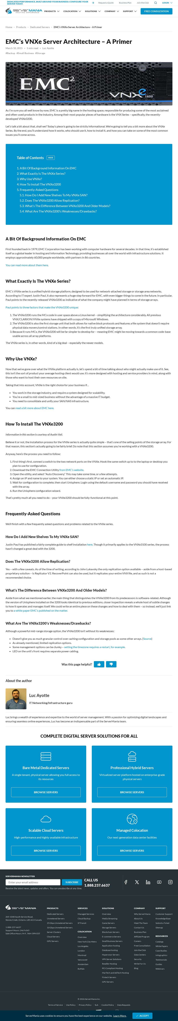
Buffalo (81, 968)
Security (137, 959)
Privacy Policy (85, 1005)
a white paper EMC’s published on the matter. (41, 610)
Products (21, 27)
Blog (136, 968)
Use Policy (71, 1005)
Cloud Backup (84, 918)
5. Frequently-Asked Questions (37, 190)
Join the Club (143, 2)
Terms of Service (55, 1005)
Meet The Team (141, 923)
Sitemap (159, 927)
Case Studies (161, 950)
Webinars (160, 968)
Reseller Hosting (109, 963)
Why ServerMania (142, 914)
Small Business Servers (112, 941)
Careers (137, 941)
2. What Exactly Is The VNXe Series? (41, 173)
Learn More (119, 1015)
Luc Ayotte (48, 48)
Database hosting (110, 950)
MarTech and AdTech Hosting (115, 972)
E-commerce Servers (111, 936)
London (81, 950)
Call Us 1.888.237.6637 (97, 882)
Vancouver (83, 959)
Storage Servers (109, 927)
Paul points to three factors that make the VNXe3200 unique (42, 307)
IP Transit (82, 923)
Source (147, 638)
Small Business (26, 53)
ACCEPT (144, 1015)
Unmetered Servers (55, 918)
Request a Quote (106, 3)
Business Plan (125, 2)
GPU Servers (52, 941)
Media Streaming (109, 918)
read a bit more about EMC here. (34, 408)
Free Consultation (156, 11)
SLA (97, 1005)
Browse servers (46, 792)
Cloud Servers (53, 936)
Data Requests (123, 1005)
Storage (41, 53)
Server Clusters (54, 932)
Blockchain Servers (110, 932)
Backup (11, 53)
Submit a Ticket (162, 923)
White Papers (162, 946)
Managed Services (86, 914)
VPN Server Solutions (111, 959)
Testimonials (161, 959)
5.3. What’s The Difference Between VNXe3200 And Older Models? (65, 206)
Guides (159, 964)
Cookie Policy (108, 1005)
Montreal (82, 955)
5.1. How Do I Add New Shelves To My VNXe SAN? (53, 195)
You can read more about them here (27, 265)
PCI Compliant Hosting (112, 968)
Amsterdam (83, 964)
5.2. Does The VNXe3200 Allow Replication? (49, 200)
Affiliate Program (141, 936)
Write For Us (140, 963)
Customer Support (164, 914)
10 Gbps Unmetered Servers (59, 927)
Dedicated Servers (40, 27)
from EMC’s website (71, 469)
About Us (138, 918)
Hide (50, 157)
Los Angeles (83, 946)
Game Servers (108, 923)
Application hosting (111, 945)
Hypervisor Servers (110, 954)
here (89, 544)
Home (9, 27)
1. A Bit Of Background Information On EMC (46, 168)
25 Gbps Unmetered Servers (59, 923)
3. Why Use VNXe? (29, 179)
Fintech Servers (109, 977)
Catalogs (159, 941)
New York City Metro (87, 941)
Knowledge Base (163, 918)
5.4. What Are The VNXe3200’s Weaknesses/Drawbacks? (58, 211)
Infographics (161, 955)
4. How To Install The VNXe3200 (39, 184)
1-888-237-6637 (13, 927)
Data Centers (140, 954)
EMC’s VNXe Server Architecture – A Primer (78, 27)
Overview (82, 937)
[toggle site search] (155, 3)
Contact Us (139, 927)
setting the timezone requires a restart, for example (94, 647)
